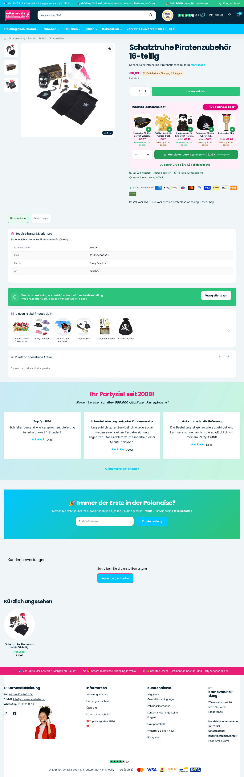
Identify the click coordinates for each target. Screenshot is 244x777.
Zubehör (49, 29)
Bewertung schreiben (115, 578)
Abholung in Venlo (97, 694)
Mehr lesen (198, 64)
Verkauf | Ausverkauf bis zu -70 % (151, 29)
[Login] (229, 15)
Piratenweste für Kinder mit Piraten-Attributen (184, 134)
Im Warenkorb (196, 91)
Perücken (71, 29)
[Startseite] (5, 38)
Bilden (90, 29)
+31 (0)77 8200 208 (21, 694)
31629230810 (26, 703)
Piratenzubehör (37, 38)
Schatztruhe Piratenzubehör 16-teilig (19, 646)
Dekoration (110, 29)
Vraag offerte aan (216, 295)
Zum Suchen (150, 15)
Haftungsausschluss (98, 700)
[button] (145, 91)
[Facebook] (14, 713)
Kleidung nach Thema (20, 29)
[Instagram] (5, 713)
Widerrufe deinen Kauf (160, 730)
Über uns (91, 707)
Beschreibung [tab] (18, 218)
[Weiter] (228, 356)
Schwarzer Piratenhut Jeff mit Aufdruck (205, 134)
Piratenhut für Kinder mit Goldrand (142, 134)
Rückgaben (154, 737)
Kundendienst (159, 687)
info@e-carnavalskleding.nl (29, 699)
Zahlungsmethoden (158, 705)
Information (96, 687)
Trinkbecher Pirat (226, 133)
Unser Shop (207, 202)
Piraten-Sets (56, 38)
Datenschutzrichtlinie (99, 714)
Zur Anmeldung (152, 521)
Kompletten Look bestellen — (198, 154)
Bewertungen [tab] (41, 218)
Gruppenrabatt (156, 723)
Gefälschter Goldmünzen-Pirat (163, 134)
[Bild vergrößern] (109, 48)
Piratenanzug (17, 38)
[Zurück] (219, 356)
